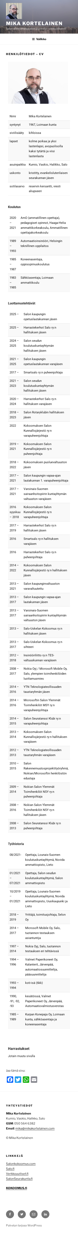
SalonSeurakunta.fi (19, 1179)
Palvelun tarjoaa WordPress (24, 1225)
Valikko (41, 39)
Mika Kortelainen (34, 23)
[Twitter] (22, 1214)
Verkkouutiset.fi (17, 1174)
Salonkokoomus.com (21, 1164)
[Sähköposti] (34, 1214)
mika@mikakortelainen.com (35, 1128)
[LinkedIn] (45, 1214)
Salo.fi (10, 1169)
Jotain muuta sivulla (21, 1056)
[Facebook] (10, 1214)
